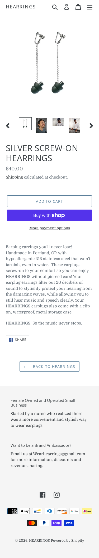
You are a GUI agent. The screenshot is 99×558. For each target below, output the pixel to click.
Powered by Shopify (67, 540)
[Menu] (90, 7)
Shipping (14, 177)
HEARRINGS (21, 7)
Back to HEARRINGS (53, 366)
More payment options (49, 228)
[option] (25, 123)
